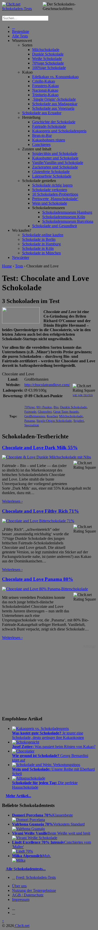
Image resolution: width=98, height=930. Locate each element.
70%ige (29, 407)
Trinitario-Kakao (45, 95)
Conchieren (41, 144)
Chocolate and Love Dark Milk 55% (40, 447)
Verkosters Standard (48, 824)
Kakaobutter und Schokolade (55, 158)
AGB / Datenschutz (27, 895)
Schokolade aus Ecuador (41, 113)
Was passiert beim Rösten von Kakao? (53, 746)
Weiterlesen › (12, 501)
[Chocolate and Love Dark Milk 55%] (46, 457)
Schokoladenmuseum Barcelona (67, 221)
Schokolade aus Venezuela (53, 108)
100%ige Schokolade (49, 68)
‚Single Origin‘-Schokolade (54, 99)
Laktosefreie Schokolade (51, 176)
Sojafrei (78, 421)
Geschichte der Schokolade (53, 122)
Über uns (19, 886)
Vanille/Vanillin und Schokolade (57, 162)
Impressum (20, 899)
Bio (56, 407)
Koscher (52, 416)
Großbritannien (34, 416)
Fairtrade (30, 412)
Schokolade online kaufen (42, 235)
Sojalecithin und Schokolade (54, 153)
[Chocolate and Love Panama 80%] (45, 589)
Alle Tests (20, 36)
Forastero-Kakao (45, 86)
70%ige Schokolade (48, 63)
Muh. (31, 856)
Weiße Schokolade (47, 58)
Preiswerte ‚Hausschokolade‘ (55, 199)
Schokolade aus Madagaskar (54, 104)
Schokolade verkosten (49, 190)
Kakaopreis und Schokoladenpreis (59, 131)
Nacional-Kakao (45, 90)
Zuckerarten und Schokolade (55, 167)
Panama (29, 421)
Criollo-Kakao (43, 81)
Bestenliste (20, 31)
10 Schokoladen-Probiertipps (55, 194)
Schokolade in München (41, 253)
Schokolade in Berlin (39, 239)
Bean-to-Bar (42, 135)
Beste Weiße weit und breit (51, 833)
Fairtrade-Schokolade (49, 126)
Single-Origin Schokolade (54, 421)
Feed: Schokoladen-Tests (36, 877)
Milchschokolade (45, 49)
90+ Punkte (44, 407)
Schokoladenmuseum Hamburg (67, 212)
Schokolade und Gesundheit (54, 226)
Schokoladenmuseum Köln (63, 217)
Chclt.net (21, 925)
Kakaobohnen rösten (48, 140)
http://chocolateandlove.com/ (47, 385)
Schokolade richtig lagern (52, 185)
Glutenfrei (45, 412)
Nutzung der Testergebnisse (34, 890)
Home (7, 266)
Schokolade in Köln (38, 248)
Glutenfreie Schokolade (51, 171)
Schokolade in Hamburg (41, 244)
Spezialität (31, 425)
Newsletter (20, 257)
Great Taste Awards (66, 412)
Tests (19, 266)
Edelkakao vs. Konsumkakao (55, 77)
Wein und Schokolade (49, 203)
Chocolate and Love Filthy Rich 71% (40, 511)
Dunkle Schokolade (48, 54)
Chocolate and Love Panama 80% (37, 579)
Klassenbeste (42, 815)
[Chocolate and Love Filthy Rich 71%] (38, 521)
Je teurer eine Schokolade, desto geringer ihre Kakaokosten (48, 735)
